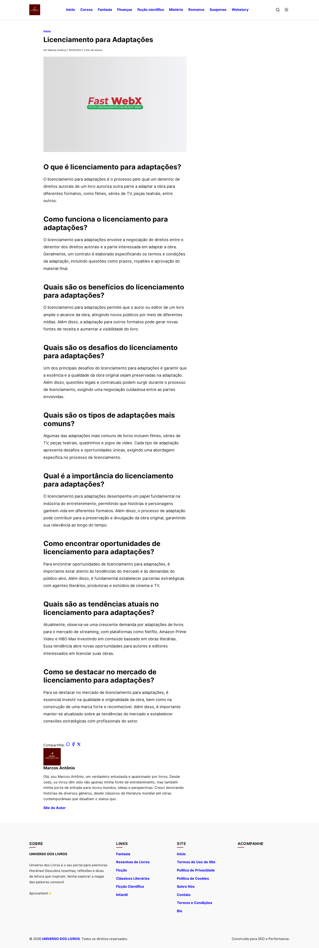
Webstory (240, 9)
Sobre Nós (186, 886)
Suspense (218, 9)
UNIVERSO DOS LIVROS (61, 939)
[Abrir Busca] (278, 10)
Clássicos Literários (133, 878)
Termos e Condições (194, 903)
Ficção (121, 870)
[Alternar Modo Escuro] (286, 10)
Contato (184, 894)
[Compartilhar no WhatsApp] (68, 745)
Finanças (124, 9)
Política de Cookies (193, 878)
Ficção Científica (130, 886)
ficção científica (150, 9)
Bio (179, 911)
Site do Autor (54, 808)
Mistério (176, 9)
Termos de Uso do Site (196, 862)
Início (70, 9)
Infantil (122, 894)
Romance (196, 9)
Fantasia (105, 9)
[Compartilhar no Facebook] (73, 745)
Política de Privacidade (196, 870)
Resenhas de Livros (133, 862)
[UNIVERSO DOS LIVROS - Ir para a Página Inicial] (34, 9)
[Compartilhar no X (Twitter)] (79, 745)
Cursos (86, 9)
